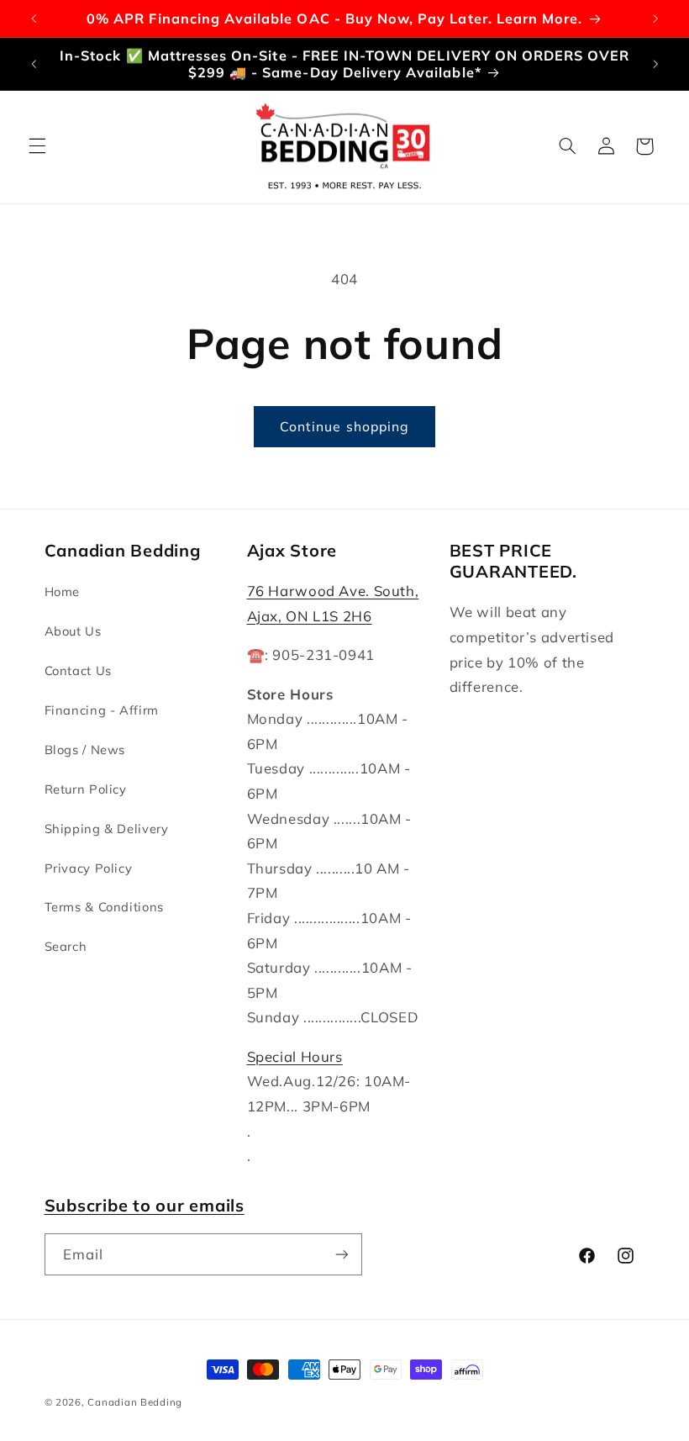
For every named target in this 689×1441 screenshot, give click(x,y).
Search (66, 946)
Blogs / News (85, 749)
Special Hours (295, 1056)
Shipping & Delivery (107, 829)
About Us (73, 631)
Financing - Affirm (102, 710)
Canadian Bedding (134, 1402)
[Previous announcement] (33, 18)
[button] (37, 146)
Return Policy (86, 789)
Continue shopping (344, 426)
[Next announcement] (655, 18)
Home (63, 591)
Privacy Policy (89, 868)
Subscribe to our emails (145, 1205)
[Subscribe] (341, 1254)
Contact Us (78, 670)
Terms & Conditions (104, 907)
